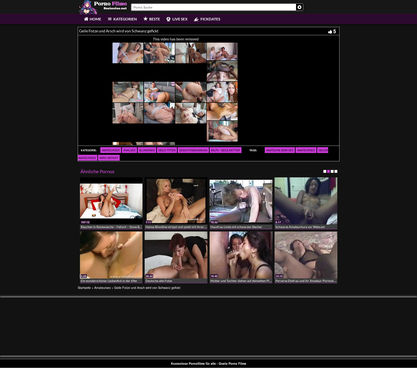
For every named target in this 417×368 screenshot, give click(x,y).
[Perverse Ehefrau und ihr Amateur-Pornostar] (306, 255)
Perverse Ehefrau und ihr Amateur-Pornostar (305, 281)
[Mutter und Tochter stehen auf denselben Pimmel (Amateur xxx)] (241, 255)
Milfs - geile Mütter (225, 150)
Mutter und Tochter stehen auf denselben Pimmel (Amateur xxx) (253, 281)
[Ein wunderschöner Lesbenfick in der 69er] (111, 255)
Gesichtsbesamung (193, 150)
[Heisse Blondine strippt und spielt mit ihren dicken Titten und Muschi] (176, 201)
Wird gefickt (108, 158)
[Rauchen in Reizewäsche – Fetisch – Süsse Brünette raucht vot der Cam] (111, 201)
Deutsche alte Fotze (159, 281)
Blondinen (147, 150)
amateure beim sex (279, 150)
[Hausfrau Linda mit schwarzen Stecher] (241, 201)
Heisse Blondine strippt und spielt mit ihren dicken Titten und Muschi (192, 227)
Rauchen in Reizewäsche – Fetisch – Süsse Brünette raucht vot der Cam (128, 227)
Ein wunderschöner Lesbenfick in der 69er (109, 281)
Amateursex (111, 150)
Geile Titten (166, 150)
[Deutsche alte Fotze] (176, 255)
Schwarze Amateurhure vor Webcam (300, 227)
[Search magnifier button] (299, 7)
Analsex (129, 150)
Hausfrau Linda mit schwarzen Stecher (236, 227)
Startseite (84, 287)
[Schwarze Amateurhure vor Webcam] (306, 201)
